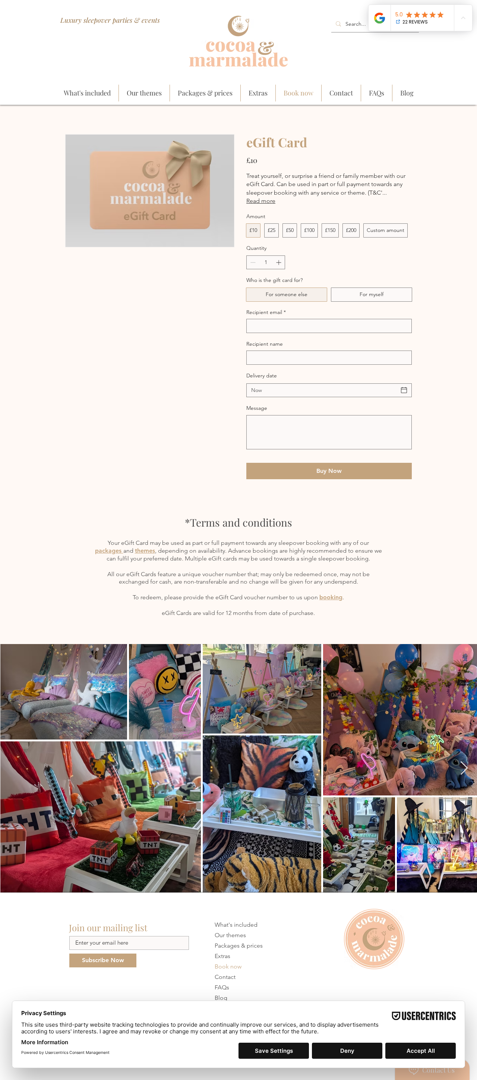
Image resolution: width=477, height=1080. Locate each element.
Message (256, 408)
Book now (228, 966)
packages (109, 550)
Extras (222, 956)
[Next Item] (464, 768)
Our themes (230, 935)
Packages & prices (239, 945)
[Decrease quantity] (252, 262)
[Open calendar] (403, 390)
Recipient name (264, 343)
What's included (236, 924)
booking (330, 597)
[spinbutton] (266, 262)
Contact (225, 976)
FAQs (222, 987)
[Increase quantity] (279, 262)
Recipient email (266, 312)
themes (145, 550)
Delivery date (261, 375)
